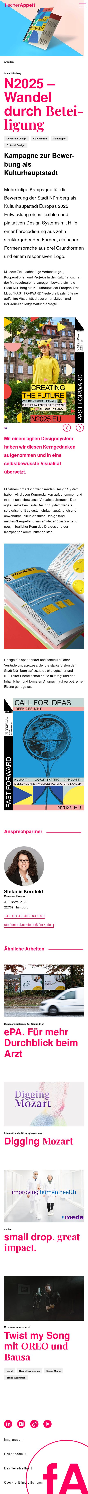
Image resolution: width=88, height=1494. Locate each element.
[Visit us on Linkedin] (8, 1424)
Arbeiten (9, 61)
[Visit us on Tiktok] (34, 1424)
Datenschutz (15, 1453)
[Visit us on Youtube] (47, 1424)
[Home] (19, 4)
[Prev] (67, 428)
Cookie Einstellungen (24, 1482)
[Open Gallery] (44, 370)
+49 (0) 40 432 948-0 (23, 915)
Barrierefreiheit (18, 1468)
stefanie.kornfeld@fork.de (27, 924)
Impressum (14, 1439)
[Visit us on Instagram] (21, 1424)
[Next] (79, 428)
